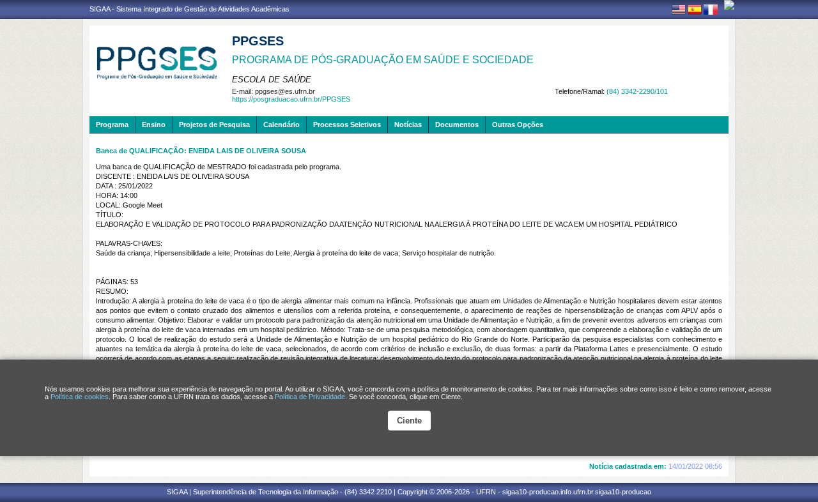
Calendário (281, 124)
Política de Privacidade (310, 396)
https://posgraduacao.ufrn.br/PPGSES (291, 99)
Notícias (408, 124)
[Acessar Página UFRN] (729, 5)
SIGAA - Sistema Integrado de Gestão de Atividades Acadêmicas (189, 9)
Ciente (409, 420)
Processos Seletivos (347, 124)
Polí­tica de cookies (79, 396)
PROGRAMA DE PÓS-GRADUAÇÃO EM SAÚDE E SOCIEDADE (383, 59)
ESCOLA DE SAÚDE (271, 79)
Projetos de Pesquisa (214, 124)
